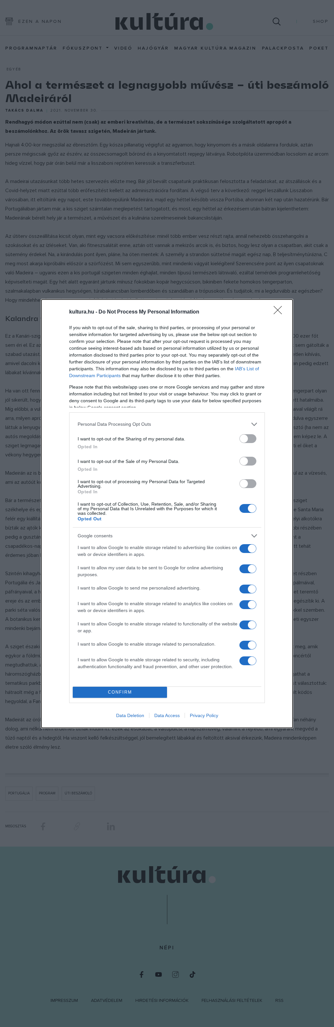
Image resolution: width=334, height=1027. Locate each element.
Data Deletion (130, 715)
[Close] (280, 312)
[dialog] (167, 513)
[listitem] (167, 424)
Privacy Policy (204, 715)
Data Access (167, 715)
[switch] (247, 438)
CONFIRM (120, 692)
